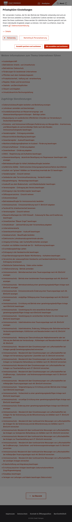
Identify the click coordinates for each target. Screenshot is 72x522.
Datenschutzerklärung (20, 26)
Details (8, 31)
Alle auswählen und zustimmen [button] (57, 46)
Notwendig (11, 38)
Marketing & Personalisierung (35, 38)
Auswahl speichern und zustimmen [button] (28, 46)
